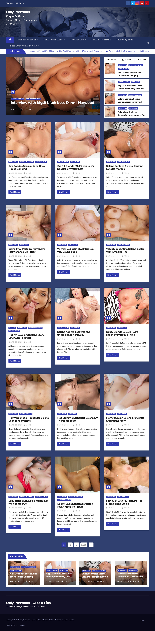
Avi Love (12, 328)
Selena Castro (123, 245)
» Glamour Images (53, 40)
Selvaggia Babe (41, 496)
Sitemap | (22, 625)
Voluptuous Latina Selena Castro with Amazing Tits (125, 250)
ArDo (30, 109)
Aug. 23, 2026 (16, 173)
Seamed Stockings (29, 99)
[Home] (10, 40)
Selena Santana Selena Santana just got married (124, 167)
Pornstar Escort (136, 65)
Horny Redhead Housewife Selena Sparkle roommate (28, 419)
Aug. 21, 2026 (18, 109)
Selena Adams (63, 328)
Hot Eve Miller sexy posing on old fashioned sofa (52, 102)
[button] (148, 43)
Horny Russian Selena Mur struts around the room (125, 419)
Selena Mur (122, 414)
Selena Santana (135, 95)
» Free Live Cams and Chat (23, 46)
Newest (112, 60)
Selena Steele (123, 496)
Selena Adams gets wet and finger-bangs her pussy (73, 333)
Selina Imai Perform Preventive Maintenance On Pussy (26, 250)
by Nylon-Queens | (12, 625)
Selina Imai (133, 108)
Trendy (142, 60)
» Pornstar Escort (27, 40)
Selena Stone (14, 331)
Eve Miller (15, 99)
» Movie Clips (77, 40)
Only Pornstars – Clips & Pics (30, 620)
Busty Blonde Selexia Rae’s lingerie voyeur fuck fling (122, 333)
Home (143, 621)
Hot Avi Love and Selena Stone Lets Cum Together (26, 336)
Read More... (15, 192)
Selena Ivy (72, 414)
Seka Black (73, 245)
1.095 (83, 545)
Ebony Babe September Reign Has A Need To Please (75, 505)
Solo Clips (135, 82)
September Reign (64, 499)
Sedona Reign (124, 82)
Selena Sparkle (26, 414)
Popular (127, 60)
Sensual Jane (124, 69)
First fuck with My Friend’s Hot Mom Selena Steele (124, 502)
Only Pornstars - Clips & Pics (28, 603)
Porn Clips (123, 65)
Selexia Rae (122, 328)
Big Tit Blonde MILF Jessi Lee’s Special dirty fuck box (75, 167)
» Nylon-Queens (124, 40)
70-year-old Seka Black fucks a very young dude (75, 250)
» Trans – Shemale (101, 40)
